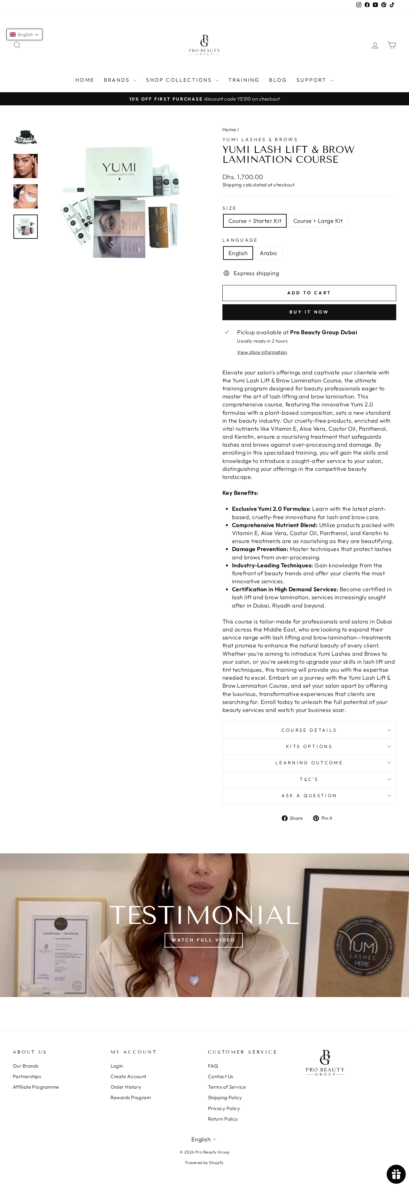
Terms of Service (227, 1087)
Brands (118, 80)
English (238, 253)
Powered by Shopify (204, 1162)
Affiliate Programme (36, 1087)
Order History (126, 1087)
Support (313, 80)
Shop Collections (180, 80)
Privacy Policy (224, 1108)
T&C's (309, 779)
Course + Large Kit (318, 220)
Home (84, 80)
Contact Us (220, 1076)
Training (244, 80)
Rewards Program (131, 1097)
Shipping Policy (225, 1097)
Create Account (128, 1076)
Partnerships (27, 1076)
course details (309, 730)
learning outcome (309, 763)
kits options (309, 746)
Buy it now (309, 312)
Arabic (269, 253)
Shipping (232, 185)
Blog (278, 80)
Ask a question (309, 795)
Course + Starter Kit (254, 220)
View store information (262, 352)
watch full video (203, 940)
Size (229, 208)
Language (240, 240)
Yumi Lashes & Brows (260, 139)
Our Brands (26, 1066)
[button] (24, 34)
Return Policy (223, 1119)
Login (117, 1066)
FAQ (213, 1066)
